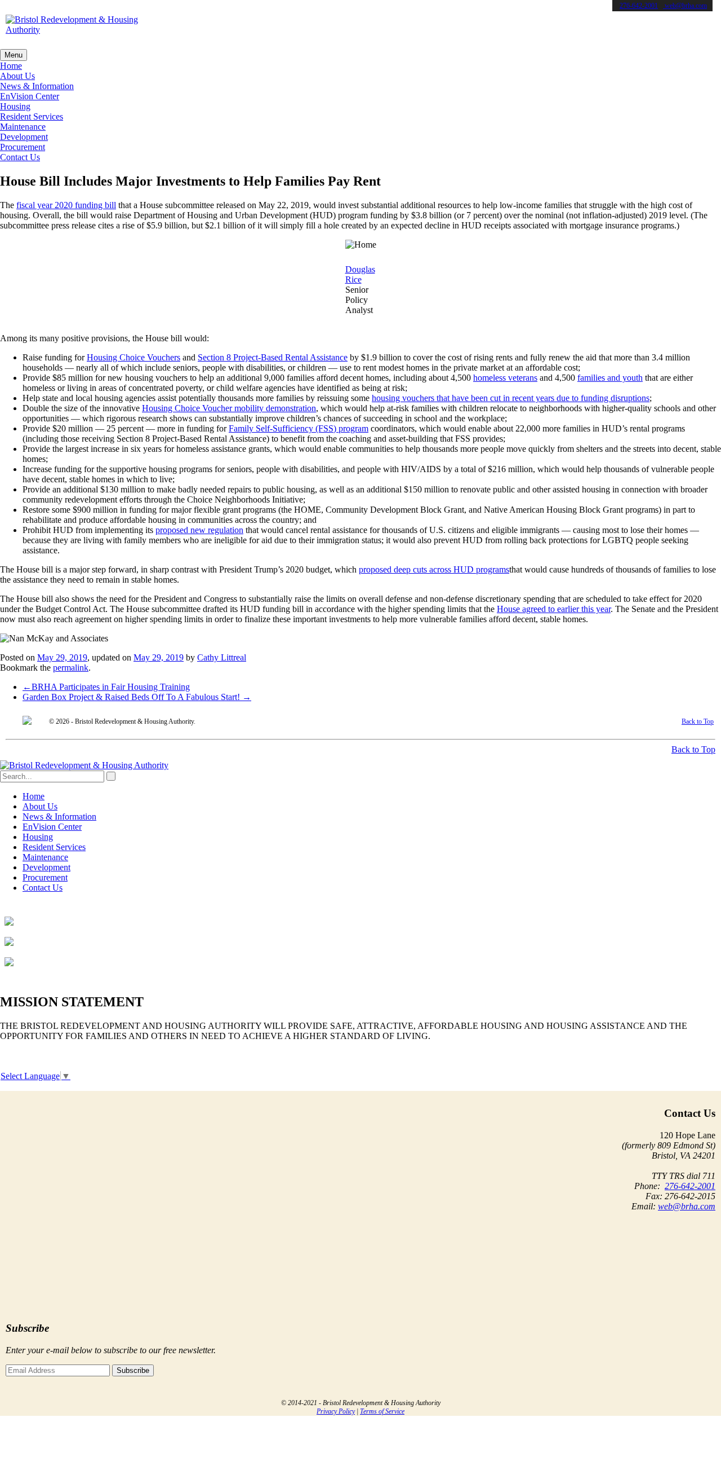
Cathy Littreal (221, 657)
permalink (70, 667)
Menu (14, 55)
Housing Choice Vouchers (133, 357)
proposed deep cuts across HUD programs (434, 569)
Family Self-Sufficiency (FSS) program (298, 428)
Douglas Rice (360, 274)
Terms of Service (382, 1411)
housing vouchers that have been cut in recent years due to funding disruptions (510, 398)
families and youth (610, 377)
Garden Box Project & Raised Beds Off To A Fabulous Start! (137, 697)
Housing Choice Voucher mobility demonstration (229, 408)
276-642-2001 (639, 6)
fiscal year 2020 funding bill (66, 205)
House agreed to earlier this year (554, 609)
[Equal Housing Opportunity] (27, 722)
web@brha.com (685, 6)
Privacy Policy (336, 1411)
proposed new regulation (199, 530)
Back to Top (698, 721)
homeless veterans (505, 377)
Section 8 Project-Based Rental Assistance (273, 357)
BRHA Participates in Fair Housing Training (106, 687)
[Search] (110, 776)
